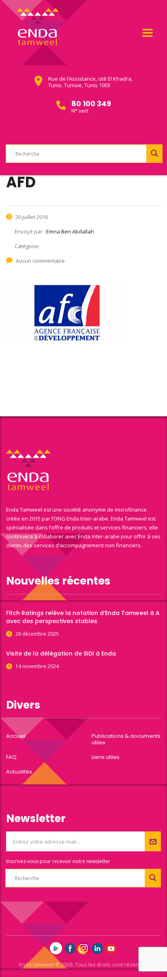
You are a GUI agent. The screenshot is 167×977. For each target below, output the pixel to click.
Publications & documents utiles (126, 739)
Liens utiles (106, 757)
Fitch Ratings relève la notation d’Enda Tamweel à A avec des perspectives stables (83, 617)
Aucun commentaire (40, 260)
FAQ (11, 757)
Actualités (19, 772)
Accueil (16, 736)
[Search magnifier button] (154, 153)
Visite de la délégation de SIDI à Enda (61, 653)
